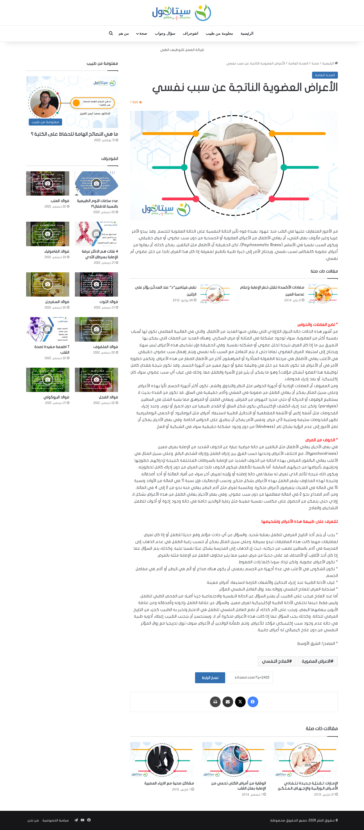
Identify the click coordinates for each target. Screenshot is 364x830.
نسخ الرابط (210, 678)
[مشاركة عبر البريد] (228, 702)
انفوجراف (190, 33)
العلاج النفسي (275, 661)
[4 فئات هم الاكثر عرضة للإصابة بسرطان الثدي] (96, 234)
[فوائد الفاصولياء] (47, 234)
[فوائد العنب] (47, 183)
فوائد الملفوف (105, 347)
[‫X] (240, 702)
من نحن (33, 820)
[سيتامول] (182, 12)
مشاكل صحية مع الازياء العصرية (169, 783)
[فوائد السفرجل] (47, 284)
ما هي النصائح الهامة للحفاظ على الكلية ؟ (74, 134)
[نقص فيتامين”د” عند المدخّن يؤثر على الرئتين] (215, 294)
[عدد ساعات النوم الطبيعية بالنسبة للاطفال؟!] (96, 183)
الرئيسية (247, 33)
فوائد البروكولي (56, 397)
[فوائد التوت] (96, 284)
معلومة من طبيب (219, 33)
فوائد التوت (108, 302)
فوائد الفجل (108, 397)
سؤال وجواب (165, 33)
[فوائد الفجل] (96, 380)
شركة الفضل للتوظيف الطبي (182, 50)
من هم (124, 33)
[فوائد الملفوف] (96, 329)
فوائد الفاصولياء (56, 251)
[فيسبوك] (253, 702)
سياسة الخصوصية (55, 820)
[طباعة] (215, 702)
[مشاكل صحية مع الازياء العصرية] (162, 760)
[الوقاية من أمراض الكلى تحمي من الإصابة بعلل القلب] (234, 760)
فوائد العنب (60, 201)
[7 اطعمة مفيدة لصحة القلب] (47, 329)
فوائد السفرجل (57, 302)
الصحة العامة (298, 63)
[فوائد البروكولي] (47, 380)
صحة (143, 33)
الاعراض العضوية (316, 661)
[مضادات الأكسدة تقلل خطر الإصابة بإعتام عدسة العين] (323, 294)
